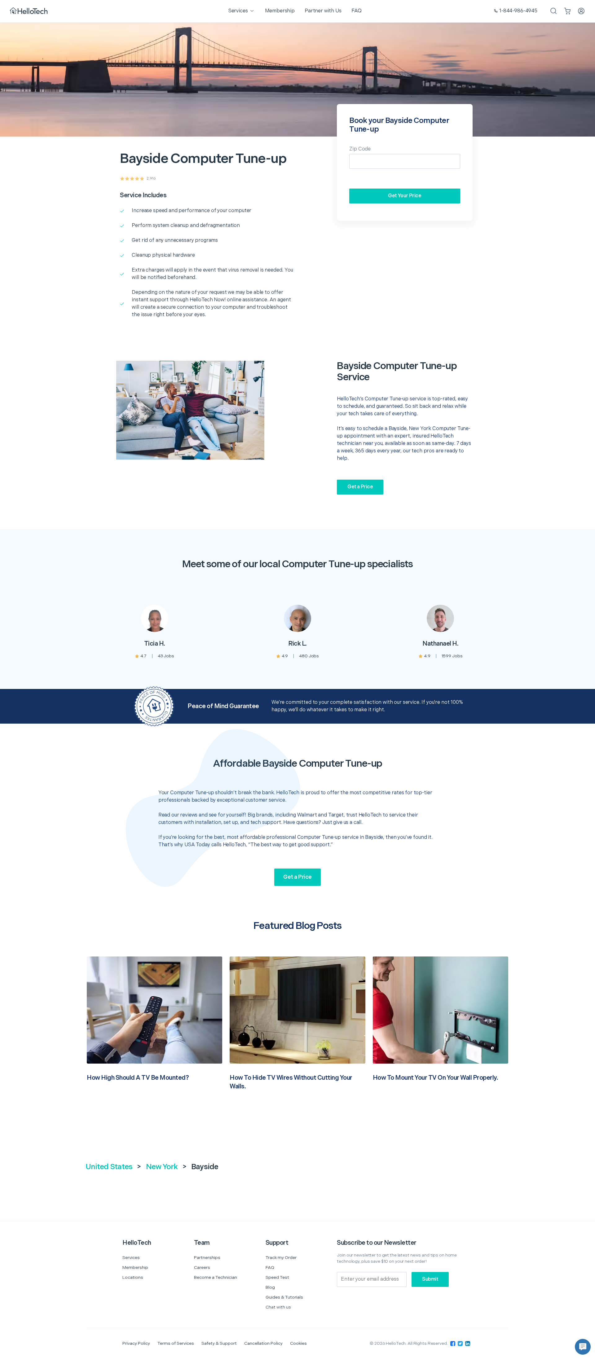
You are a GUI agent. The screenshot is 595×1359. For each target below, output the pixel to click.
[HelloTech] (29, 11)
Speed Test (277, 1277)
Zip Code (360, 149)
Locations (132, 1277)
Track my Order (281, 1257)
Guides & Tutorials (284, 1297)
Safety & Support (219, 1343)
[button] (583, 1347)
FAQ (270, 1267)
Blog (270, 1287)
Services (131, 1257)
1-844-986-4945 (518, 11)
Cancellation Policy (263, 1343)
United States (109, 1166)
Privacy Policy (136, 1343)
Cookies (298, 1343)
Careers (202, 1267)
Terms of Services (175, 1343)
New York (162, 1166)
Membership (135, 1267)
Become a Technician (215, 1277)
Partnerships (207, 1257)
